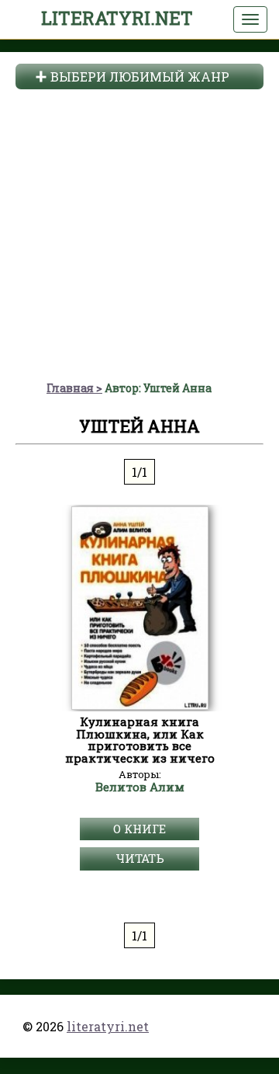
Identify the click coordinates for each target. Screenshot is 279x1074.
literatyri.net (117, 18)
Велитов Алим (139, 787)
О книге (139, 828)
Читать (139, 858)
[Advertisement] (139, 233)
